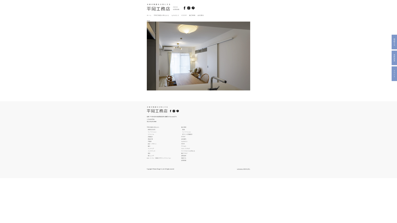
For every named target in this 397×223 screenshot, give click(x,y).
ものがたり (175, 15)
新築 (183, 129)
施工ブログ (184, 153)
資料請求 (183, 155)
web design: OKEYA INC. (243, 169)
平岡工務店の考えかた (161, 15)
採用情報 (183, 160)
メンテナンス (151, 151)
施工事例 (192, 15)
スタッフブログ (185, 148)
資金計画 (150, 139)
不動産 (150, 141)
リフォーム (151, 134)
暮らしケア (151, 155)
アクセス (183, 146)
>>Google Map (150, 119)
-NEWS (175, 7)
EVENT (184, 15)
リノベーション (152, 132)
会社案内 (201, 15)
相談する (183, 158)
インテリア (151, 148)
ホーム (149, 15)
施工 (149, 146)
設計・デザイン (152, 144)
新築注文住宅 (151, 129)
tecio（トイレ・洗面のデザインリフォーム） (159, 158)
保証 (149, 153)
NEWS (183, 144)
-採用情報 (176, 9)
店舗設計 (150, 136)
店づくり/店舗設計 (187, 134)
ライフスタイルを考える (188, 151)
